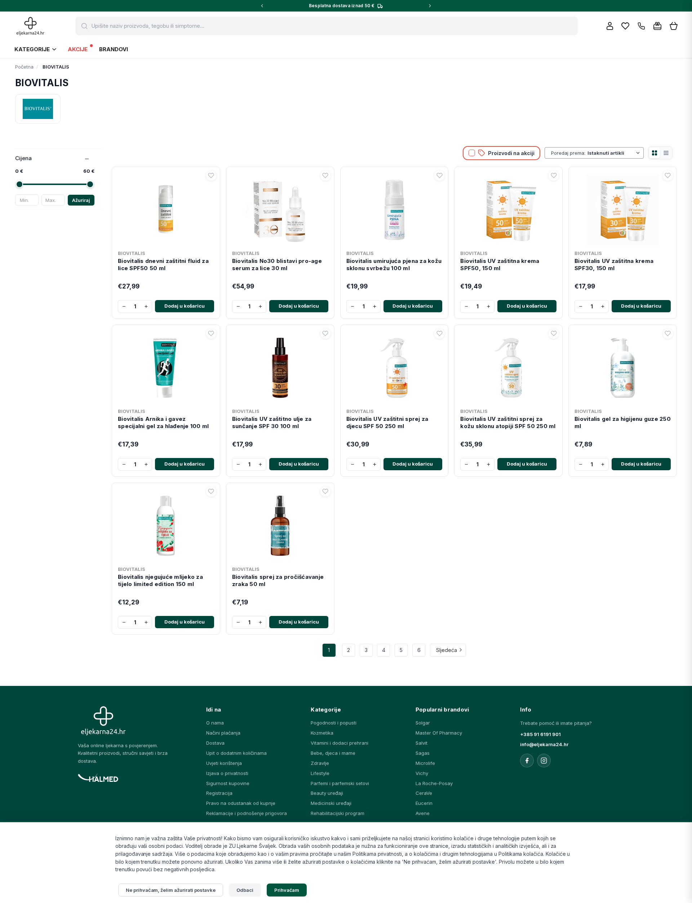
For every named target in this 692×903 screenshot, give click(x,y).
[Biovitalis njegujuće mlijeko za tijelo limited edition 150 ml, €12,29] (166, 524)
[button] (211, 176)
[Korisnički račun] (610, 26)
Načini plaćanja (223, 733)
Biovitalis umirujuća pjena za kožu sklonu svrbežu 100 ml (394, 264)
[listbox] (614, 152)
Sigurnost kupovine (227, 783)
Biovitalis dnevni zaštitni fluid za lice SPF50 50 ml (163, 264)
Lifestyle (320, 773)
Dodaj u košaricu (184, 306)
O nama (215, 723)
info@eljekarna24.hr (544, 744)
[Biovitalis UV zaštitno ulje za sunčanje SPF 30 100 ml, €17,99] (280, 366)
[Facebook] (527, 760)
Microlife (425, 763)
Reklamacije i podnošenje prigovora (246, 813)
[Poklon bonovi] (657, 26)
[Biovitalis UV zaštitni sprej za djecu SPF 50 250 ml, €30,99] (394, 366)
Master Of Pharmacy (439, 733)
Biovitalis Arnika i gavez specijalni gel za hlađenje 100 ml (163, 422)
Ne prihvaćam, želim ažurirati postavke (171, 890)
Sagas (423, 753)
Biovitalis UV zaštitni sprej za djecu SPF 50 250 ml (387, 422)
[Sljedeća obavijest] (430, 5)
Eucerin (424, 803)
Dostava (215, 743)
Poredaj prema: (568, 153)
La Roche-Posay (434, 783)
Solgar (423, 723)
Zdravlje (320, 763)
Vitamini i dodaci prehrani (339, 743)
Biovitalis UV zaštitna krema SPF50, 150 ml (499, 264)
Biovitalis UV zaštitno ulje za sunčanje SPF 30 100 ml (272, 422)
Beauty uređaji (327, 793)
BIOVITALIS (131, 253)
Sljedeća (446, 650)
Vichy (422, 773)
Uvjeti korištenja (224, 763)
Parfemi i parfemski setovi (340, 783)
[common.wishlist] (625, 26)
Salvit (421, 743)
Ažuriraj (81, 200)
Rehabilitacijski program (337, 813)
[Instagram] (544, 760)
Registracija (219, 793)
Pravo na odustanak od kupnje (240, 803)
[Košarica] (674, 26)
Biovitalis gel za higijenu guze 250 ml (623, 422)
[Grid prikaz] (654, 152)
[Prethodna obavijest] (262, 5)
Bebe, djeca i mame (333, 753)
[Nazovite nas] (641, 26)
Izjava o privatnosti (227, 773)
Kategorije (32, 49)
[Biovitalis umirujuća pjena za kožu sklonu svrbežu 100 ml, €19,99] (394, 208)
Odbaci (244, 890)
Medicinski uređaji (331, 803)
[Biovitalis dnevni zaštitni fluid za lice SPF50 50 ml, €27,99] (166, 208)
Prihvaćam (287, 890)
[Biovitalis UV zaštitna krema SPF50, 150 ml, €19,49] (508, 208)
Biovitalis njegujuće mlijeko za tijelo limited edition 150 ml (160, 580)
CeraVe (424, 793)
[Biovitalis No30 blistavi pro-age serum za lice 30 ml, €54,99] (280, 208)
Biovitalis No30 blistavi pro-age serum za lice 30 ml (277, 264)
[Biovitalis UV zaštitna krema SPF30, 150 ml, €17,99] (622, 208)
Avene (423, 813)
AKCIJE (78, 49)
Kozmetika (322, 733)
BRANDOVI (113, 49)
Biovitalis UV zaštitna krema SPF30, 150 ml (614, 264)
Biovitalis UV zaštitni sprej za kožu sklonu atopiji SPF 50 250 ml (507, 422)
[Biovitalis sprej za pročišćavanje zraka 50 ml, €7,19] (280, 524)
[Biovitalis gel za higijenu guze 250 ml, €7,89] (622, 366)
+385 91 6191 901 (540, 734)
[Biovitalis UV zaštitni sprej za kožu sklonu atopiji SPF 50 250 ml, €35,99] (508, 366)
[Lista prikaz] (666, 152)
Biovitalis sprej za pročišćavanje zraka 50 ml (278, 580)
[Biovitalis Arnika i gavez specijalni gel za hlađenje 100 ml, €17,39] (166, 366)
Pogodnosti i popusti (333, 723)
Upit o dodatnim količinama (236, 753)
